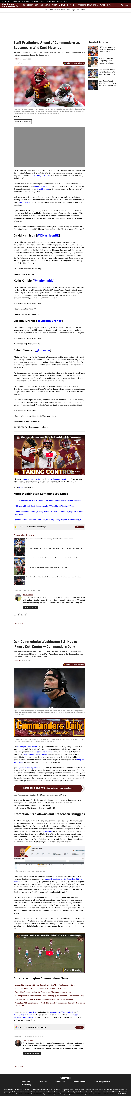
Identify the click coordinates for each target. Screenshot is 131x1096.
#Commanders (23, 795)
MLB (41, 5)
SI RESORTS (34, 1)
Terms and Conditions (79, 1082)
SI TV (109, 5)
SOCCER (30, 5)
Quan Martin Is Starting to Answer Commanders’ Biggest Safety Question (44, 999)
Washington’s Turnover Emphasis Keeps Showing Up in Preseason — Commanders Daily (49, 996)
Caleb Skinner (18, 59)
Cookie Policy (43, 1082)
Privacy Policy (25, 1082)
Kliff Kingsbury (24, 202)
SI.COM (4, 1)
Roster (63, 10)
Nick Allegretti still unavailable (35, 754)
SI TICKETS (25, 1)
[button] (71, 5)
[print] (25, 614)
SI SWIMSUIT (16, 1)
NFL (23, 5)
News (21, 623)
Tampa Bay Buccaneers (41, 176)
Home (46, 10)
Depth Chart (75, 10)
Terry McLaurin (43, 189)
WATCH (102, 5)
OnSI (51, 10)
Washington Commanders (23, 121)
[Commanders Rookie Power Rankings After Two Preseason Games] (103, 73)
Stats (68, 10)
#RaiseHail (23, 805)
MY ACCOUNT (51, 1)
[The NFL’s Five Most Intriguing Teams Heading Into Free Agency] (103, 62)
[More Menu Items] (113, 5)
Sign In (127, 5)
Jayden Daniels (39, 186)
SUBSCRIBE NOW (61, 1)
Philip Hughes (18, 661)
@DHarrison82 (48, 235)
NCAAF (47, 5)
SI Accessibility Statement (102, 1082)
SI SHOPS (42, 1)
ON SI (9, 1)
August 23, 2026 (49, 808)
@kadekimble (43, 280)
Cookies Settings (26, 1085)
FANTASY (62, 5)
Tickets (83, 10)
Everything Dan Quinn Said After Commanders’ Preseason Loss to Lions (43, 992)
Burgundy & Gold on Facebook (61, 1012)
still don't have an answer (43, 752)
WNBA (54, 5)
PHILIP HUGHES (28, 1040)
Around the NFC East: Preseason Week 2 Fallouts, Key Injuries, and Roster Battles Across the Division (50, 1004)
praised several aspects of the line (31, 768)
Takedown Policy (60, 1082)
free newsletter (31, 1012)
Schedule (57, 10)
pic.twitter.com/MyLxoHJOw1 (38, 805)
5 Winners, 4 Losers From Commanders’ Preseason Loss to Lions (40, 989)
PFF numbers (47, 831)
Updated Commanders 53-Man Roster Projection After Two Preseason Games (45, 985)
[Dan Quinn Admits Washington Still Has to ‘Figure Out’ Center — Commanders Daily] (103, 85)
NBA (36, 5)
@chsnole (43, 350)
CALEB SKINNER (28, 595)
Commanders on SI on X (23, 1015)
